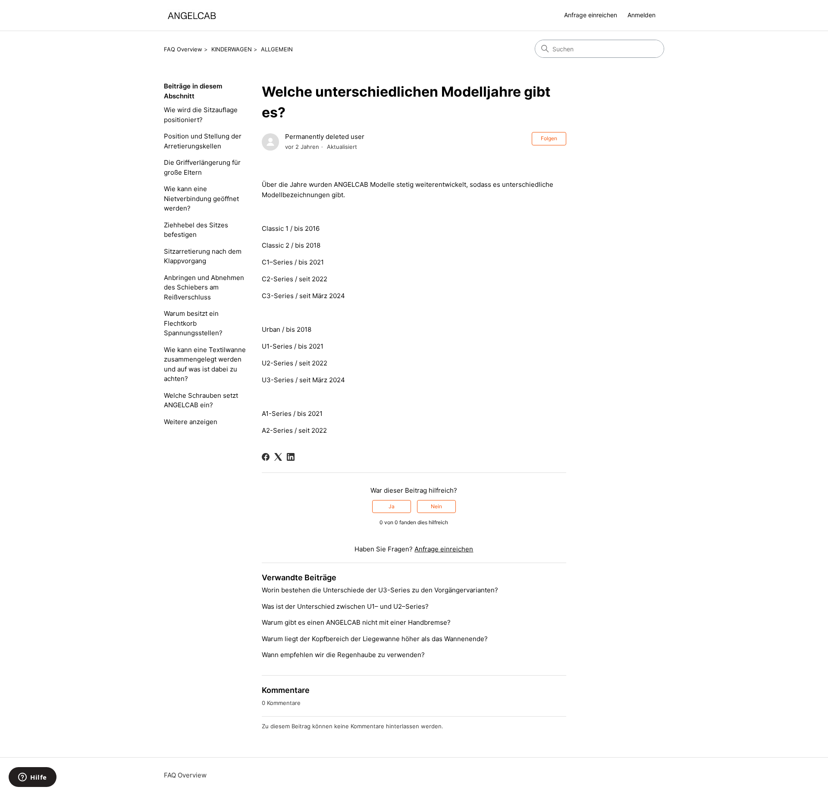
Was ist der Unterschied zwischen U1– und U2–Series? (345, 606)
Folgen (549, 138)
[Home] (192, 15)
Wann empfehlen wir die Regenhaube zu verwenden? (343, 655)
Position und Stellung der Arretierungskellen (203, 141)
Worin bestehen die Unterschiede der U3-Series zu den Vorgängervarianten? (380, 590)
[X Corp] (278, 457)
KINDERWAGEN (231, 49)
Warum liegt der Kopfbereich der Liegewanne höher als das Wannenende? (375, 639)
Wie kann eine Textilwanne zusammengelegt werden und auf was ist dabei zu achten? (205, 364)
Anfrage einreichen (590, 15)
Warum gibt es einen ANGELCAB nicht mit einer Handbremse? (356, 622)
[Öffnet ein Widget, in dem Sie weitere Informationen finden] (32, 778)
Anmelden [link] (641, 15)
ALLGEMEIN (277, 49)
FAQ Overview (183, 49)
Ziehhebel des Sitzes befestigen (196, 230)
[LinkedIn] (291, 457)
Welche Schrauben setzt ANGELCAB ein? (201, 400)
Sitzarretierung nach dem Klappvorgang (203, 256)
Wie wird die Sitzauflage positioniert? (201, 115)
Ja (392, 506)
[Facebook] (266, 457)
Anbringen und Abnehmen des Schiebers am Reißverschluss (204, 287)
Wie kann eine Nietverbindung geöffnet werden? (201, 198)
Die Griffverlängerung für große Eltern (202, 167)
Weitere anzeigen (190, 422)
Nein (436, 506)
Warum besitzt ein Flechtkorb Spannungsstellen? (193, 323)
